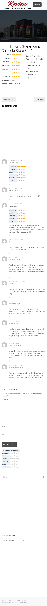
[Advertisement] (23, 133)
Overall (5, 76)
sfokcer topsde (13, 345)
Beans (25, 603)
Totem (3, 603)
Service (5, 69)
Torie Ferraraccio (14, 367)
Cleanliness (6, 54)
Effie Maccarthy (13, 259)
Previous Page (9, 100)
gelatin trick (12, 303)
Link (10, 184)
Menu (38, 4)
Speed (4, 73)
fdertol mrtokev (13, 284)
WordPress (14, 603)
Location (5, 62)
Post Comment (9, 445)
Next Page (39, 100)
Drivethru (6, 58)
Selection (6, 65)
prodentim (12, 323)
